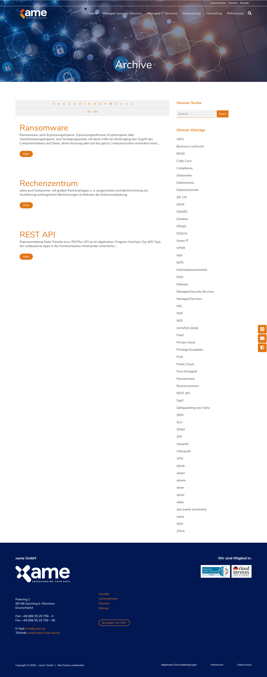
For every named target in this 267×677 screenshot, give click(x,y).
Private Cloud (186, 342)
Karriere (232, 3)
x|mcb (181, 466)
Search (222, 114)
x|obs (180, 502)
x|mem (181, 480)
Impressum (217, 664)
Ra (89, 111)
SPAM (181, 429)
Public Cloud (185, 364)
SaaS (180, 400)
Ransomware (44, 127)
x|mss (180, 495)
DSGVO (182, 233)
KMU (180, 277)
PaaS (180, 335)
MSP (180, 313)
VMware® (184, 451)
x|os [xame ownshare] (191, 509)
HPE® (181, 248)
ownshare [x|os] (187, 328)
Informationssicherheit (192, 270)
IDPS (180, 262)
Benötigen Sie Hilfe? (114, 623)
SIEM (180, 415)
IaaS (179, 255)
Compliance (185, 168)
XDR (180, 524)
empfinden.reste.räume (44, 633)
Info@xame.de (35, 629)
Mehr (26, 154)
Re (95, 111)
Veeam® (183, 444)
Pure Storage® (187, 371)
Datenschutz (185, 183)
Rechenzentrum (49, 183)
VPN (180, 458)
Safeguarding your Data (193, 408)
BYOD (181, 154)
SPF (179, 437)
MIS (179, 306)
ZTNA (181, 531)
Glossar (104, 608)
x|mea (181, 473)
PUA (180, 357)
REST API (37, 234)
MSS (180, 321)
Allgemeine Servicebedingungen (179, 664)
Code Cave (184, 161)
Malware (182, 284)
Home (18, 74)
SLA (179, 422)
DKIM (180, 204)
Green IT (182, 241)
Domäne (182, 219)
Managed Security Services (195, 291)
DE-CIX (182, 197)
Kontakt (244, 3)
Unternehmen (218, 3)
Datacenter (184, 175)
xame (180, 517)
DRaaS (181, 226)
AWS (180, 139)
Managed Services (189, 299)
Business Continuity (190, 146)
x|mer (180, 488)
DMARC (182, 212)
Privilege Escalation (190, 350)
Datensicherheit (188, 190)
